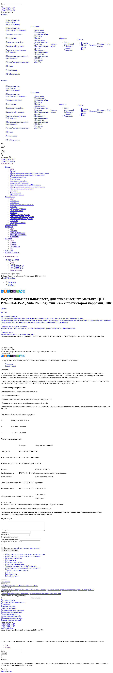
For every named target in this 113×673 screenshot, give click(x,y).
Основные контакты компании (12, 610)
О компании (14, 201)
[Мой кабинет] (2, 145)
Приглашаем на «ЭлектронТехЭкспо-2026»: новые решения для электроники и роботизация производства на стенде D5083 (47, 590)
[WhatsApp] (17, 291)
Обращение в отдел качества (11, 618)
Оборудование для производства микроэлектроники (20, 318)
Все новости (5, 582)
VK (6, 645)
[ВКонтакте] (2, 291)
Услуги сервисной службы (11, 616)
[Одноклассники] (5, 291)
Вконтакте (12, 282)
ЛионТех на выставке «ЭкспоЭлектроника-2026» (19, 586)
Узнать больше (6, 671)
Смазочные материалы (66, 328)
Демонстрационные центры (11, 612)
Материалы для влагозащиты (47, 328)
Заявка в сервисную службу (11, 620)
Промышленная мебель (28, 320)
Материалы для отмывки (27, 328)
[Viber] (14, 291)
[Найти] (2, 6)
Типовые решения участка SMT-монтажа (71, 320)
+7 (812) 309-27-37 (8, 8)
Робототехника (48, 322)
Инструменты (14, 320)
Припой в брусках (13, 334)
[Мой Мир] (8, 291)
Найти (4, 653)
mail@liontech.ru (9, 278)
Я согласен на (22, 548)
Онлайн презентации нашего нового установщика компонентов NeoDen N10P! (31, 594)
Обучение (13, 231)
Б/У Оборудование (61, 322)
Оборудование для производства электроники (57, 318)
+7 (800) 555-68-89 (8, 10)
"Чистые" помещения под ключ (23, 322)
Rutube (7, 647)
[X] (11, 291)
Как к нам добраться (8, 608)
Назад (12, 169)
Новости (13, 243)
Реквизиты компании (9, 614)
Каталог (13, 171)
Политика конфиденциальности (13, 602)
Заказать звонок (7, 163)
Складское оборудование (46, 320)
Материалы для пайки (9, 328)
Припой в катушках (27, 334)
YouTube (11, 285)
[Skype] (20, 291)
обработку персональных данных (27, 548)
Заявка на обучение (8, 606)
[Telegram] (24, 291)
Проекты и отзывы (8, 600)
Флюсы (3, 334)
